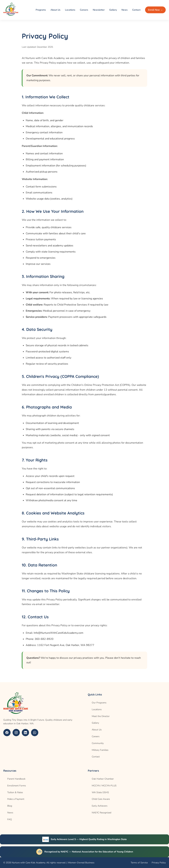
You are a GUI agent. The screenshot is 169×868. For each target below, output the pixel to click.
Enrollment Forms (16, 785)
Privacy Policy (159, 862)
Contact (136, 9)
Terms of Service (139, 862)
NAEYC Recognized (101, 812)
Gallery (113, 9)
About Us (55, 9)
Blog (9, 805)
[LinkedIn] (25, 732)
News (124, 9)
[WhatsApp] (34, 732)
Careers (84, 9)
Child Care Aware (101, 799)
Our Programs (99, 702)
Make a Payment (15, 799)
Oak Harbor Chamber (103, 778)
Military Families (100, 750)
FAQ (9, 819)
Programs (41, 9)
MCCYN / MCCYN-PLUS (104, 785)
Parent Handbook (16, 778)
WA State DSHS (100, 792)
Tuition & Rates (15, 792)
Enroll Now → (155, 9)
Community (98, 743)
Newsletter (99, 9)
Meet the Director (101, 716)
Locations (70, 9)
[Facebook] (7, 732)
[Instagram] (16, 732)
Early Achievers (99, 805)
